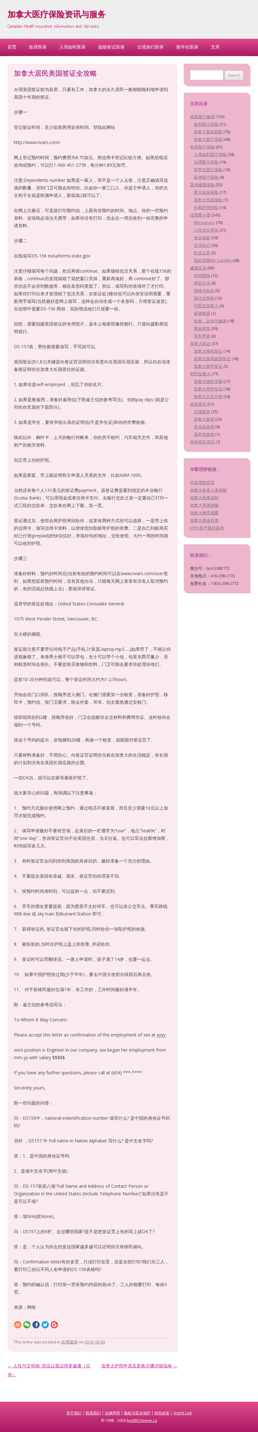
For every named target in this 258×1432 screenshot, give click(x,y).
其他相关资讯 (202, 442)
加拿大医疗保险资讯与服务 (57, 15)
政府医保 (38, 47)
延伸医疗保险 (206, 177)
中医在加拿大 (206, 306)
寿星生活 (202, 283)
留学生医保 (187, 47)
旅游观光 (198, 404)
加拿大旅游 (204, 419)
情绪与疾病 (204, 290)
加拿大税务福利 (204, 497)
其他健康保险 (202, 185)
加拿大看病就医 (208, 132)
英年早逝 (202, 336)
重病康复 (202, 328)
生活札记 (202, 245)
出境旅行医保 (150, 47)
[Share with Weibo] (17, 1324)
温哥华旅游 (204, 434)
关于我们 (73, 1413)
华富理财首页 (202, 482)
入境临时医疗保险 (210, 154)
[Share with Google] (54, 1324)
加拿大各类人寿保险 (208, 490)
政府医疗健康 (202, 116)
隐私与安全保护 (137, 1413)
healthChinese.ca (142, 1420)
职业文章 (202, 253)
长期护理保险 (206, 207)
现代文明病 (204, 298)
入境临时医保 (72, 47)
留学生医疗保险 (208, 169)
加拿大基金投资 (204, 520)
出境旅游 (69, 1342)
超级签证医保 (111, 47)
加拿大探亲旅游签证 (212, 358)
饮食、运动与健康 (210, 321)
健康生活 (198, 268)
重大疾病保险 (206, 192)
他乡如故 (202, 237)
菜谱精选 (202, 313)
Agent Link (183, 1413)
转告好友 (162, 1413)
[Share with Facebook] (36, 1324)
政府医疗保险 (206, 124)
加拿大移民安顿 (208, 381)
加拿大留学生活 (208, 389)
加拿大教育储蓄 (204, 513)
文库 (215, 47)
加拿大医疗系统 (208, 139)
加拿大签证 (200, 343)
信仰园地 (202, 275)
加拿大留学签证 (208, 366)
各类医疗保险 (202, 147)
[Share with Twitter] (45, 1324)
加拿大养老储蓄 (204, 505)
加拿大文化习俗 (208, 396)
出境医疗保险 (206, 162)
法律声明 (112, 1413)
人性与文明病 (206, 230)
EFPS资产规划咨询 (207, 528)
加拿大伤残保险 (208, 200)
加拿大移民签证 (208, 351)
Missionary (204, 222)
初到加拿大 (200, 374)
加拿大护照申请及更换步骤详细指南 (139, 1366)
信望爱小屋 (200, 215)
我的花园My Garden (213, 260)
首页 (12, 47)
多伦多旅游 (204, 427)
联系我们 (93, 1413)
